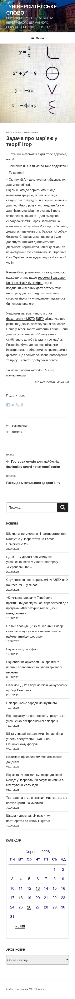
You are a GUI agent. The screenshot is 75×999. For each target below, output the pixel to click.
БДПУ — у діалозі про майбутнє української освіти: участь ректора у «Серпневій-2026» (32, 561)
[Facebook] (8, 405)
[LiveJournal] (17, 405)
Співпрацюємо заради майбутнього (31, 703)
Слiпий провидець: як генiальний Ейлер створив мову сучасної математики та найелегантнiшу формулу (34, 631)
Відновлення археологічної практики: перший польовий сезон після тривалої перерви (34, 666)
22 (54, 897)
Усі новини (19, 425)
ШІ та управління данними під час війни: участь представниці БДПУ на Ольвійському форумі (35, 738)
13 (38, 888)
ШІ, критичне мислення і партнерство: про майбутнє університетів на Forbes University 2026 (36, 538)
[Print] (22, 405)
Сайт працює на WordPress (25, 989)
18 (21, 897)
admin (34, 132)
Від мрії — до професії (22, 649)
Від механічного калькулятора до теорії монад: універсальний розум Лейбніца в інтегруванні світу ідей (35, 779)
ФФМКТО (17, 431)
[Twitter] (12, 405)
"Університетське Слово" (31, 9)
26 (29, 907)
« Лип (20, 926)
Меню (40, 38)
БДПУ (40, 318)
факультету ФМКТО (20, 318)
